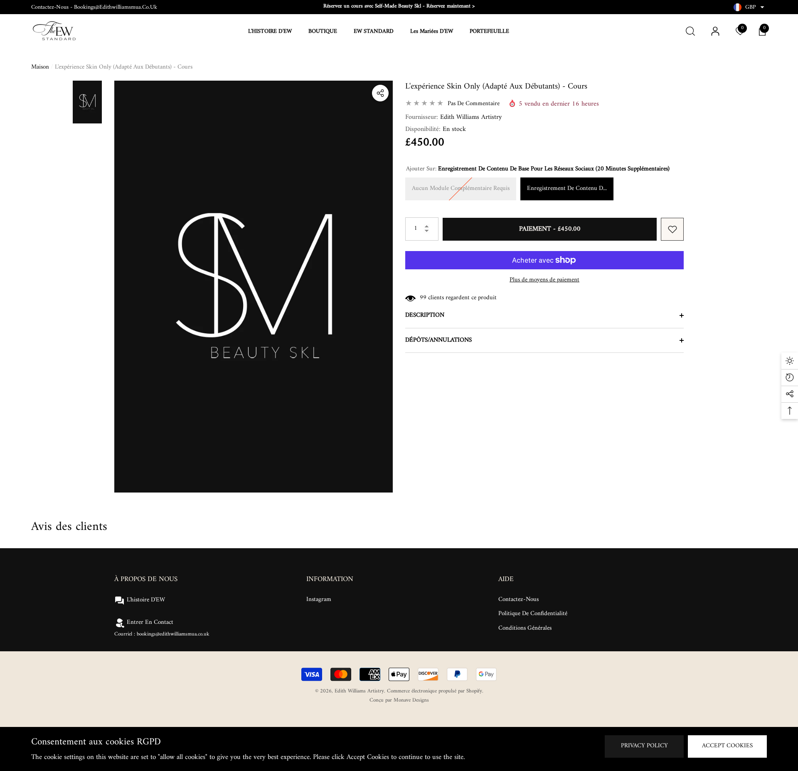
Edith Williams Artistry (471, 117)
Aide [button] (506, 579)
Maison (40, 67)
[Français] (737, 7)
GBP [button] (750, 7)
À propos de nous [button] (145, 579)
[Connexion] (715, 31)
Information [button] (329, 579)
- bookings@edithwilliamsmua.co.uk (113, 7)
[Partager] (380, 93)
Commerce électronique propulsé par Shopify (434, 691)
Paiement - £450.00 (550, 229)
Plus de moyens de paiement (544, 280)
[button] (762, 7)
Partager (380, 93)
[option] (399, 6)
